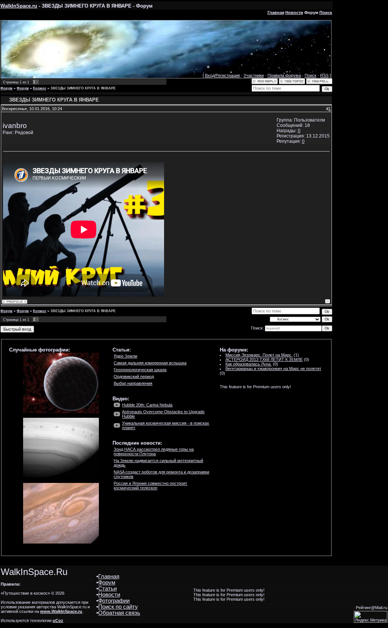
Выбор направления (133, 383)
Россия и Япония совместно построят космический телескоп (150, 485)
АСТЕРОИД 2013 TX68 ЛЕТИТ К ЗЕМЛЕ (264, 359)
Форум (6, 88)
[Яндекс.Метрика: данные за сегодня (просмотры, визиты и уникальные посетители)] (370, 617)
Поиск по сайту (118, 607)
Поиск (325, 12)
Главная (276, 12)
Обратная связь (119, 613)
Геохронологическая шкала (140, 369)
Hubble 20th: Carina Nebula (147, 405)
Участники (254, 75)
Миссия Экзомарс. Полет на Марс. (259, 355)
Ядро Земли (125, 356)
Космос (39, 88)
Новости (294, 12)
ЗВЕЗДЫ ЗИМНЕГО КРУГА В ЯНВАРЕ (83, 88)
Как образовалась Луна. (248, 364)
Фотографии (114, 601)
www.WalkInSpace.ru (61, 611)
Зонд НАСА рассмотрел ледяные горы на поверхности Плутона (154, 451)
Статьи (107, 589)
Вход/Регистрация (222, 75)
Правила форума (284, 75)
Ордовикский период (134, 376)
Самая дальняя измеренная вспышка (150, 363)
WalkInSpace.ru (18, 6)
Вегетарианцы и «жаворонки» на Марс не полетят (273, 368)
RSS (324, 75)
